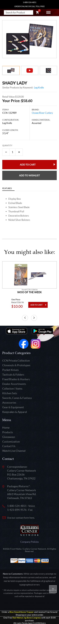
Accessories (9, 402)
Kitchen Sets (9, 393)
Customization (11, 441)
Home (6, 427)
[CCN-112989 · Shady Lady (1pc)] (29, 39)
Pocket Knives (10, 369)
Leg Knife (39, 87)
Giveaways (8, 436)
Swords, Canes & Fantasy (17, 397)
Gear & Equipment (13, 407)
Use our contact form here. (21, 517)
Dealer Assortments (14, 383)
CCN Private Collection (16, 360)
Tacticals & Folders (13, 374)
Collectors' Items (12, 388)
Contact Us (8, 446)
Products (7, 432)
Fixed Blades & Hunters (16, 379)
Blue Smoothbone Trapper (21, 612)
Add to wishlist (29, 175)
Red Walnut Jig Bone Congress (26, 618)
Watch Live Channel (14, 450)
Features (7, 188)
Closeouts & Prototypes (16, 365)
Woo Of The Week (29, 292)
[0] (37, 13)
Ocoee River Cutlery (42, 112)
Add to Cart (28, 164)
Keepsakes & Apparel (14, 411)
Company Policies (29, 541)
